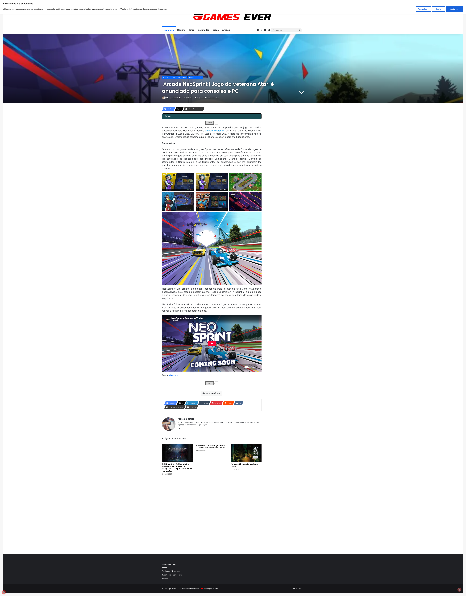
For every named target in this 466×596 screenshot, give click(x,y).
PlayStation (182, 78)
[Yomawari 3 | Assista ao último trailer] (246, 453)
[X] (179, 428)
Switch (191, 78)
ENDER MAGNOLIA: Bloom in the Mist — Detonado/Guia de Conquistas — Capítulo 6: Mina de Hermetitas (177, 467)
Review (181, 30)
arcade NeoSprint (212, 393)
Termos (165, 579)
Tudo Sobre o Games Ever (172, 575)
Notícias (168, 30)
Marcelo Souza (171, 98)
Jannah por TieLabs (210, 589)
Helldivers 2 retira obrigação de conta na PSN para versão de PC (210, 446)
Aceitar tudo (454, 9)
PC (174, 78)
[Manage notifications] (459, 590)
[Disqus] (212, 514)
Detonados (203, 30)
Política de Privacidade (171, 571)
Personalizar (423, 9)
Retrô (191, 30)
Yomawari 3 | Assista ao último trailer (244, 465)
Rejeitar (439, 9)
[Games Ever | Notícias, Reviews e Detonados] (219, 17)
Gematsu (174, 375)
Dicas (216, 30)
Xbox (199, 78)
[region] (233, 7)
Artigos (226, 30)
